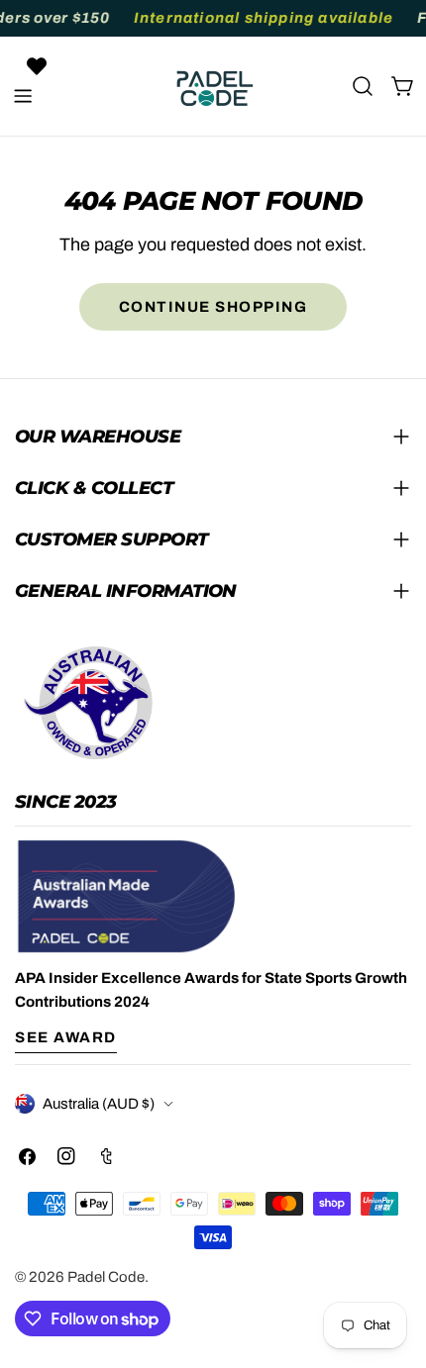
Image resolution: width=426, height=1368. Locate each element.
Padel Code (106, 1277)
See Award (66, 1037)
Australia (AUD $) (99, 1104)
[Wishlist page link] (37, 66)
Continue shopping (213, 307)
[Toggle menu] (23, 96)
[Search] (362, 86)
